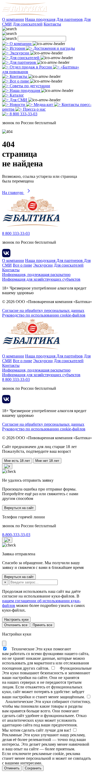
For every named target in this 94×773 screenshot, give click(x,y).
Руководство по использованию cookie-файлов (43, 315)
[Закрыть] (4, 643)
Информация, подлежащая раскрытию (36, 274)
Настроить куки (16, 619)
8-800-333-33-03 (16, 534)
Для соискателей (28, 24)
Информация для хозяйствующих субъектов (41, 279)
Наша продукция (40, 19)
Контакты (52, 24)
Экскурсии (43, 265)
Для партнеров (69, 19)
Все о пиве (22, 265)
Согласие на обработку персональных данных (43, 310)
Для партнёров (69, 356)
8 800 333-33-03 (16, 233)
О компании (13, 19)
